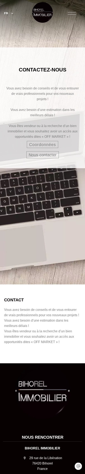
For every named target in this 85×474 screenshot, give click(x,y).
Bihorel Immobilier (42, 448)
